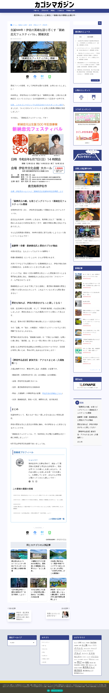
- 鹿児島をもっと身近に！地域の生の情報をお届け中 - (54, 15)
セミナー (78, 656)
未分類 (44, 662)
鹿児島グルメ (89, 667)
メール (96, 659)
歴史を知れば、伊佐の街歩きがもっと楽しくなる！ (87, 425)
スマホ (92, 653)
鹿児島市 (78, 670)
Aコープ (75, 642)
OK (48, 690)
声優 (75, 662)
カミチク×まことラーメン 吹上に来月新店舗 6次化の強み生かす (88, 49)
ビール (75, 659)
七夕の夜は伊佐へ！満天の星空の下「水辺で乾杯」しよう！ (36, 513)
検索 (100, 23)
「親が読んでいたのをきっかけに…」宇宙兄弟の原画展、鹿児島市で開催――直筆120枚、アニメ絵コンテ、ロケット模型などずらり (88, 56)
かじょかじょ (46, 642)
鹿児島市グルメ (79, 673)
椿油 (95, 662)
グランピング (90, 650)
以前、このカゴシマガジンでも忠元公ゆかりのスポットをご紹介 (37, 105)
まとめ (80, 442)
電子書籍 (80, 667)
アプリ (94, 645)
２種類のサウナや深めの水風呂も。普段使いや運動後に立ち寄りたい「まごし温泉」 (42, 499)
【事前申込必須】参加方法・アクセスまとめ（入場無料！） (87, 434)
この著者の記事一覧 (57, 519)
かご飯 (84, 645)
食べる (37, 10)
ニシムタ (88, 656)
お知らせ (61, 10)
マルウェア (85, 659)
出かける (45, 10)
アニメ (90, 645)
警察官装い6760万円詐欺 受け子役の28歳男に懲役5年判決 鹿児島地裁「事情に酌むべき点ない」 (88, 72)
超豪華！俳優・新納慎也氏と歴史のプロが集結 (87, 418)
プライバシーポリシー (57, 690)
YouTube (93, 642)
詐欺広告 (76, 667)
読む (53, 10)
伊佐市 (59, 540)
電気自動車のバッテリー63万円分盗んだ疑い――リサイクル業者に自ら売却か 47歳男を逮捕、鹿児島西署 (88, 64)
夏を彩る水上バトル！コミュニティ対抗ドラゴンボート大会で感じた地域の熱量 (41, 495)
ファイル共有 (80, 659)
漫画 (87, 665)
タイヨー (84, 656)
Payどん (83, 642)
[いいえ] (107, 688)
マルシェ (92, 659)
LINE (79, 642)
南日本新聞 (90, 37)
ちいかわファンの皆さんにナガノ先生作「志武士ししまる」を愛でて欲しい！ (91, 359)
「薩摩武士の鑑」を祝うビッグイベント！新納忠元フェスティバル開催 (87, 410)
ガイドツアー (87, 648)
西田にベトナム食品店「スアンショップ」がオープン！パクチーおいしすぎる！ (91, 321)
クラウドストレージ (78, 650)
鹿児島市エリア (88, 670)
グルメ (77, 653)
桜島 (87, 662)
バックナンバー (94, 370)
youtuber (76, 645)
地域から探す (71, 10)
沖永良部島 (77, 665)
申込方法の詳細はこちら (52, 393)
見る (65, 540)
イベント (78, 648)
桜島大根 (91, 662)
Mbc (80, 37)
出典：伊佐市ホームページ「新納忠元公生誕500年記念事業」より (37, 191)
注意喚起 (82, 665)
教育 (83, 662)
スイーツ (85, 653)
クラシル (84, 650)
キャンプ (94, 648)
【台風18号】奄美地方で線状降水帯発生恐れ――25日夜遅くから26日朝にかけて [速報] (88, 43)
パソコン (95, 656)
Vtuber (88, 642)
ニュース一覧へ (95, 80)
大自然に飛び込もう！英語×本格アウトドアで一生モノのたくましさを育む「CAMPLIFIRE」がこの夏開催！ (38, 507)
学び (79, 662)
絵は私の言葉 (86, 301)
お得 (80, 645)
